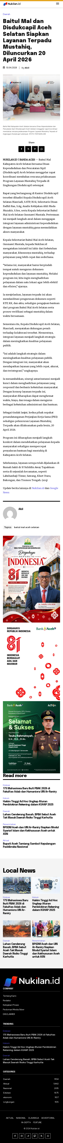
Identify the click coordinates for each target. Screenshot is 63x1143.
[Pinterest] (35, 149)
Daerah (6, 14)
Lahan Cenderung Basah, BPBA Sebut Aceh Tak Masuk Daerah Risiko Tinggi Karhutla (15, 950)
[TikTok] (28, 1136)
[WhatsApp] (42, 149)
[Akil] (10, 514)
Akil (27, 67)
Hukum (6, 798)
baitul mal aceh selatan (26, 527)
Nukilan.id (38, 488)
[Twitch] (34, 1136)
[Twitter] (28, 149)
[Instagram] (21, 1136)
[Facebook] (21, 149)
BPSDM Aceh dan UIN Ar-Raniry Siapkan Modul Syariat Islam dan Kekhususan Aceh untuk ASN (31, 830)
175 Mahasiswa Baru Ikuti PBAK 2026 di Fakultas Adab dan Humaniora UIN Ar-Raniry (15, 907)
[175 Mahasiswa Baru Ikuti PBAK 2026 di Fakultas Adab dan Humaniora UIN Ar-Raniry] (17, 885)
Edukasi (6, 785)
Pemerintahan (9, 824)
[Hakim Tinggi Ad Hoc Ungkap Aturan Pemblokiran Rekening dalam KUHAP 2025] (46, 885)
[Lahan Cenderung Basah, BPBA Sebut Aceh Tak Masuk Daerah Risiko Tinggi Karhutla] (17, 928)
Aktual (6, 840)
